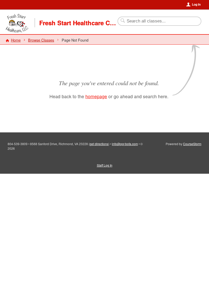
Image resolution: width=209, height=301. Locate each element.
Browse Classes (41, 40)
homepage (96, 96)
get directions (99, 144)
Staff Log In (104, 165)
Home (16, 40)
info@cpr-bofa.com (125, 144)
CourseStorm (192, 144)
